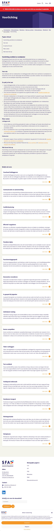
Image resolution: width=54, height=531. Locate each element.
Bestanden (29, 474)
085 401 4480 (7, 487)
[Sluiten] (50, 9)
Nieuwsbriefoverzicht (32, 480)
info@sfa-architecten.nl (8, 477)
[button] (52, 512)
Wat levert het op (7, 51)
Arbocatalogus (14, 30)
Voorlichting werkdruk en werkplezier (12, 40)
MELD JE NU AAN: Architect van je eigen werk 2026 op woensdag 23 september (27, 9)
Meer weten (6, 48)
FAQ (28, 471)
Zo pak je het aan (7, 45)
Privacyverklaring (27, 529)
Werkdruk (22, 30)
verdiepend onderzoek (9, 131)
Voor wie (5, 42)
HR (28, 468)
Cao (28, 465)
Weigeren (27, 526)
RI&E (28, 477)
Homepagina (7, 30)
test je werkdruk (32, 142)
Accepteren (27, 522)
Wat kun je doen (29, 30)
